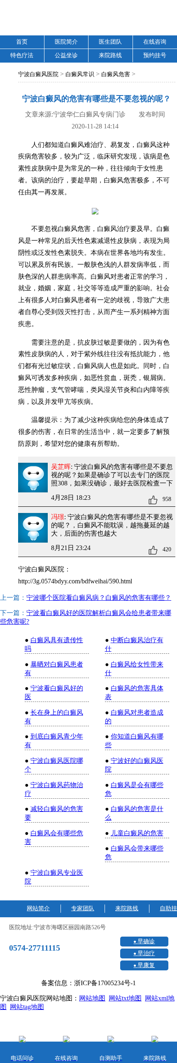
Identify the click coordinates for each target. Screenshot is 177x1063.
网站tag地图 (27, 1006)
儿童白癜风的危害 (137, 833)
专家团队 (82, 908)
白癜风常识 (79, 74)
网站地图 (92, 998)
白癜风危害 (115, 74)
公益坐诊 (66, 55)
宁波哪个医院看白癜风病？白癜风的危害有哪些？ (98, 597)
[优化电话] (162, 700)
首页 (22, 42)
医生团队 (110, 42)
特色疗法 (21, 55)
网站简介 (38, 908)
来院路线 (110, 55)
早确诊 (146, 941)
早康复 (146, 965)
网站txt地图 (125, 998)
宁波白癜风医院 (38, 74)
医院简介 (66, 42)
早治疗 (146, 953)
